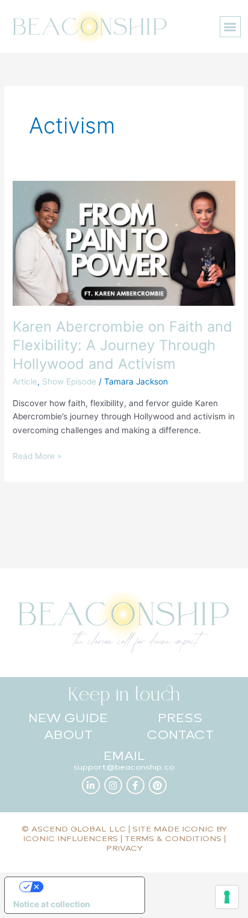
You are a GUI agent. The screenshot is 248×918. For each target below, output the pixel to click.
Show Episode (69, 381)
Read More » (37, 455)
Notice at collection (51, 904)
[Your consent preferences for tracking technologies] (226, 897)
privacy (124, 848)
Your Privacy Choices (86, 886)
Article (25, 381)
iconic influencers (70, 838)
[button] (230, 26)
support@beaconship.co (124, 766)
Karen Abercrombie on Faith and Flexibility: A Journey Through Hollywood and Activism (122, 345)
